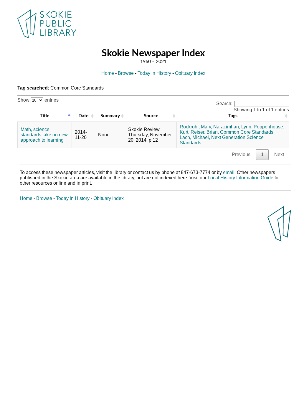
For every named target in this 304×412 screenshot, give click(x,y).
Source (151, 115)
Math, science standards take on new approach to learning (44, 135)
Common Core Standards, (247, 132)
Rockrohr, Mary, (196, 126)
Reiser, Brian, (205, 132)
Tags (232, 115)
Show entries (38, 99)
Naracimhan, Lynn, (232, 126)
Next (279, 154)
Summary (110, 115)
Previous (241, 154)
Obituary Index (190, 73)
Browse (126, 73)
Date (83, 115)
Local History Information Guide (240, 177)
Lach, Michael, (195, 137)
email (228, 172)
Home (107, 73)
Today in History (154, 73)
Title (44, 115)
